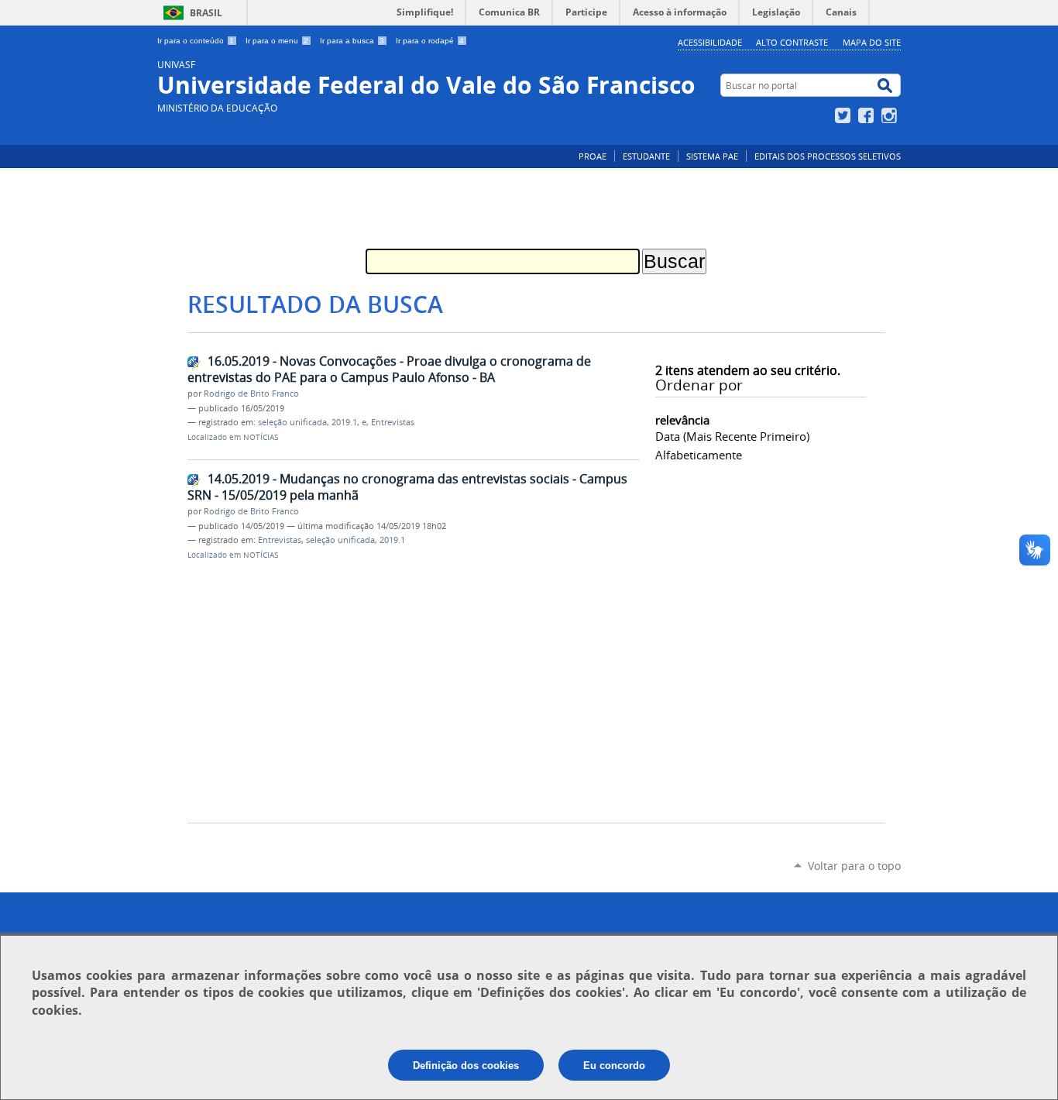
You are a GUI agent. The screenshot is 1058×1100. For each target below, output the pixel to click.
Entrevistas (392, 422)
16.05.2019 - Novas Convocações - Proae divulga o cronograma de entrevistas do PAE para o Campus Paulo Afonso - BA (389, 369)
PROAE (592, 156)
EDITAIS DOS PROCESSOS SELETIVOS (827, 156)
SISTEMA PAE (712, 156)
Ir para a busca (352, 40)
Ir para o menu (277, 40)
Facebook (868, 115)
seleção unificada (292, 422)
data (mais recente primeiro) (732, 436)
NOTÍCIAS (260, 437)
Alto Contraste (792, 42)
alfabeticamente (698, 454)
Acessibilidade (710, 42)
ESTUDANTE (646, 156)
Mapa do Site (872, 42)
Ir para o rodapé (430, 40)
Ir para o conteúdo (195, 40)
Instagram (891, 115)
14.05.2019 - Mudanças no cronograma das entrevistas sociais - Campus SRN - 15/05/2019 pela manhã (407, 487)
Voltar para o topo (854, 865)
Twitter (844, 115)
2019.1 (344, 422)
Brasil (206, 12)
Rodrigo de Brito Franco (251, 393)
